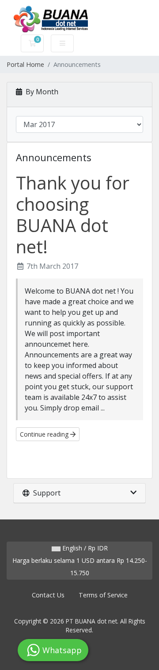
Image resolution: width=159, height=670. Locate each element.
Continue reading (45, 434)
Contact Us (48, 595)
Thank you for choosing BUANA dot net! (72, 214)
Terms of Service (103, 595)
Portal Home (25, 64)
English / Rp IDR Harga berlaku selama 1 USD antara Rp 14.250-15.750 (79, 560)
